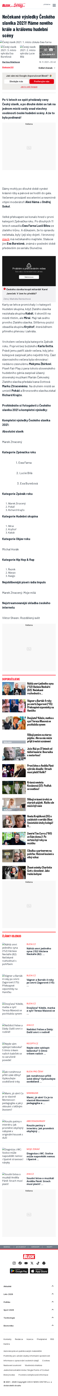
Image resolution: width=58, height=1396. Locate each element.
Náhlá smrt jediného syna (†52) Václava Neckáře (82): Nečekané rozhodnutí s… (40, 688)
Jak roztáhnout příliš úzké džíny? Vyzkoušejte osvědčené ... (41, 1078)
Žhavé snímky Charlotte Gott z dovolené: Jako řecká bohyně (39, 870)
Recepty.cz (32, 1043)
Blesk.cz (31, 944)
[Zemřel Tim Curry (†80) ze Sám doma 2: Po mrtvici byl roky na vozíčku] (14, 838)
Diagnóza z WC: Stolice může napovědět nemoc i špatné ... (41, 1156)
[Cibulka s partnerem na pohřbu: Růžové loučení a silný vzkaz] (14, 855)
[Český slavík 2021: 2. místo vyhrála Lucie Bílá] (29, 56)
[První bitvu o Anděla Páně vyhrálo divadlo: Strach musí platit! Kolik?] (14, 770)
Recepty (49, 1247)
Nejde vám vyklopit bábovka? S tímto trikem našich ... (38, 1050)
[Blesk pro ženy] (13, 7)
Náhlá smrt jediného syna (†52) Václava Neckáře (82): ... (39, 951)
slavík (6, 239)
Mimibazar (32, 1093)
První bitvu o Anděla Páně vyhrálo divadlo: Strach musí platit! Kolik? (40, 769)
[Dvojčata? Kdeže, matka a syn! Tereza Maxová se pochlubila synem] (14, 723)
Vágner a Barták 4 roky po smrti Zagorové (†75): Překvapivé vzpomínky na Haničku (40, 705)
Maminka (7, 1247)
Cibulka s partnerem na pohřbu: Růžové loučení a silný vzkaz (40, 854)
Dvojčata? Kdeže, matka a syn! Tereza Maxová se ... (41, 1010)
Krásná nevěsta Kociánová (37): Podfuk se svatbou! (39, 785)
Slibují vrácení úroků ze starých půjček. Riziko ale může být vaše (40, 802)
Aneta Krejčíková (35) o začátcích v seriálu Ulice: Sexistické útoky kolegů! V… (40, 821)
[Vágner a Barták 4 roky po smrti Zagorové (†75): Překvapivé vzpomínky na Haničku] (14, 705)
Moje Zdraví (33, 1149)
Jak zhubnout (21, 1247)
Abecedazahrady (36, 1121)
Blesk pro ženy (35, 1071)
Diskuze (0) (7, 67)
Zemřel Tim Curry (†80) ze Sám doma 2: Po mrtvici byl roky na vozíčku (39, 838)
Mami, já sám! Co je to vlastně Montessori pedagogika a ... (40, 1100)
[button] (54, 5)
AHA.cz (30, 1025)
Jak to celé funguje (29, 87)
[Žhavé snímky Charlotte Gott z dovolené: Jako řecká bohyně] (14, 872)
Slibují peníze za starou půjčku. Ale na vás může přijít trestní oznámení (39, 738)
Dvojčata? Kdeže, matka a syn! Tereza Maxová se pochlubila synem (40, 721)
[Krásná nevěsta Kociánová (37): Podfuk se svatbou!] (14, 787)
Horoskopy (35, 1247)
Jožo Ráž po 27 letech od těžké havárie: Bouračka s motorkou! (40, 752)
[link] (14, 1263)
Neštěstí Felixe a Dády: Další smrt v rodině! (40, 1031)
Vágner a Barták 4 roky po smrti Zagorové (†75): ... (41, 982)
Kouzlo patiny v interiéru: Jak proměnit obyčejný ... (40, 1128)
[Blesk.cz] (29, 1256)
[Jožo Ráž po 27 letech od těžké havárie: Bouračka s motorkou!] (14, 753)
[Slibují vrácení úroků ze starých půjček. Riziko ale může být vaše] (14, 804)
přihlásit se (47, 4)
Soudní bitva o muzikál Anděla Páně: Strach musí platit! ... (40, 1181)
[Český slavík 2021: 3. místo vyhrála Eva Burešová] (10, 56)
